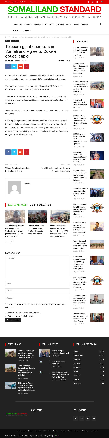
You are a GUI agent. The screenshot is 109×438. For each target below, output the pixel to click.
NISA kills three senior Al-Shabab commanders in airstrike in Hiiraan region (80, 120)
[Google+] (93, 2)
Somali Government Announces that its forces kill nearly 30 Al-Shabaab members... (80, 86)
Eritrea (84, 24)
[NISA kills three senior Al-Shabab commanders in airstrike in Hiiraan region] (97, 119)
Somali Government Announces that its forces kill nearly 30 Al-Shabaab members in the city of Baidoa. (59, 231)
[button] (100, 24)
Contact (26, 31)
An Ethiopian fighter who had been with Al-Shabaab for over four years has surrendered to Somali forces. (14, 231)
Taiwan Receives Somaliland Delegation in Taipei (17, 169)
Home (15, 24)
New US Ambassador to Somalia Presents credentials (55, 169)
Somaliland (25, 24)
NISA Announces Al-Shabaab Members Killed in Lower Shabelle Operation (80, 282)
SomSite (56, 435)
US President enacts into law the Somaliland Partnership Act (60, 374)
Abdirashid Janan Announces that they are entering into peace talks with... (80, 300)
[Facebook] (89, 2)
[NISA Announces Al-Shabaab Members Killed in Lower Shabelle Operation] (97, 280)
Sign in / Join (34, 2)
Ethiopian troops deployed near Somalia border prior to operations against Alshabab (26, 370)
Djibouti (48, 24)
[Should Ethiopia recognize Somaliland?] (44, 353)
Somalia (37, 24)
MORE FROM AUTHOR (40, 205)
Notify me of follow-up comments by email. (24, 313)
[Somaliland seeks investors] (44, 364)
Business (16, 31)
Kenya (68, 24)
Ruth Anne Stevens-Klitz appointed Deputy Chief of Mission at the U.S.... (80, 157)
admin (10, 60)
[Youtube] (102, 2)
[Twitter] (97, 2)
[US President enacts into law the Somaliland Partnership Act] (44, 374)
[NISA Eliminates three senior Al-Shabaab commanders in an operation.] (97, 137)
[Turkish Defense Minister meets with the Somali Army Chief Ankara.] (97, 317)
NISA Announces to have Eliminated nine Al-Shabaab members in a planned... (80, 209)
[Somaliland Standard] (54, 12)
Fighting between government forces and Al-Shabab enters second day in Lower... (80, 175)
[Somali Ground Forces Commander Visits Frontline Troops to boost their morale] (37, 216)
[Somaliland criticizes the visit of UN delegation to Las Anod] (97, 103)
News (14, 37)
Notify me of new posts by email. (20, 316)
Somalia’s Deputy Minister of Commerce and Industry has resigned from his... (80, 227)
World (76, 24)
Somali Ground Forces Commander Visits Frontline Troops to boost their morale (80, 68)
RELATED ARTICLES (16, 205)
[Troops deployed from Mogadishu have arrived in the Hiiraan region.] (97, 244)
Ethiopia (60, 24)
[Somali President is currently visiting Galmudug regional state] (97, 192)
